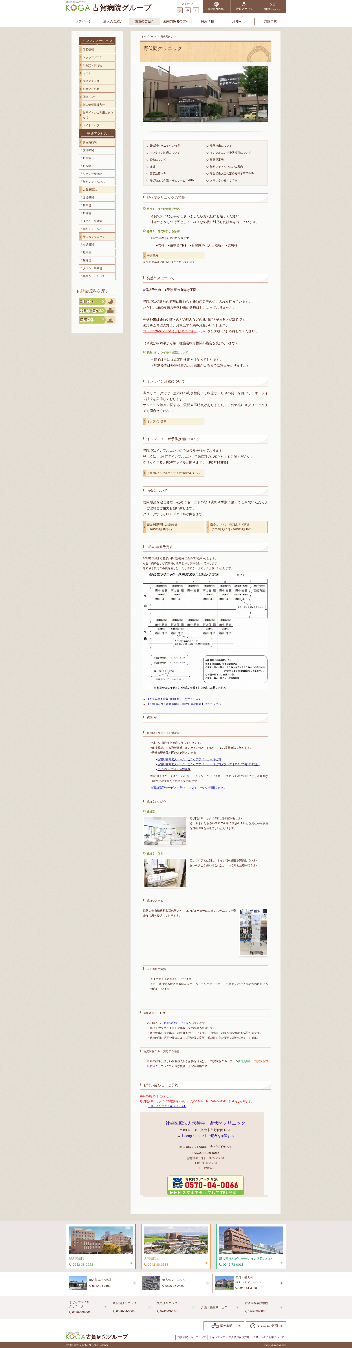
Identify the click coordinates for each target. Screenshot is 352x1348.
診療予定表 (217, 159)
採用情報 (207, 21)
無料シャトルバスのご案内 (226, 166)
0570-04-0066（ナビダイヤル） (209, 1147)
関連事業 (270, 21)
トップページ (82, 21)
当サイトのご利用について (268, 1337)
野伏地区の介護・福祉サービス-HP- (172, 180)
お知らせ (238, 21)
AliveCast (281, 1345)
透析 (152, 166)
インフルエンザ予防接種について (230, 152)
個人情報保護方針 (239, 1337)
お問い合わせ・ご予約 (223, 180)
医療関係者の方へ (176, 21)
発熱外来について (221, 145)
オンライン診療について (165, 152)
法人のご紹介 (113, 21)
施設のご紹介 (144, 21)
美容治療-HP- (158, 173)
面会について (158, 159)
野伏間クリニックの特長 (165, 145)
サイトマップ (217, 1337)
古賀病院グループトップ (191, 1337)
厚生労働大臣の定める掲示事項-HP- (232, 173)
